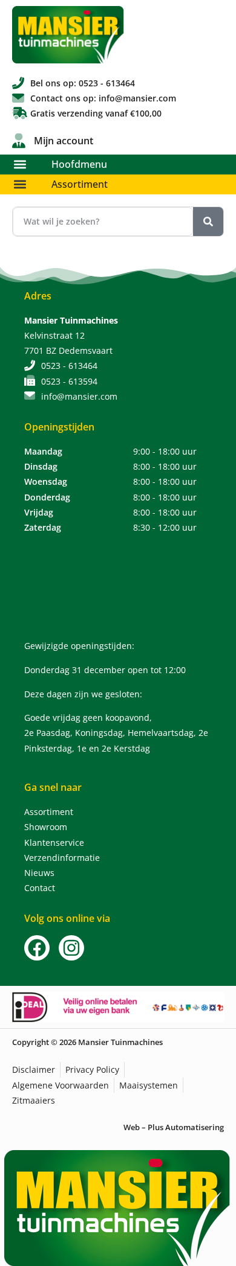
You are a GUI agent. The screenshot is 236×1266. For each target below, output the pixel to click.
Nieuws (39, 872)
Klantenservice (54, 842)
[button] (20, 164)
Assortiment (79, 184)
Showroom (45, 827)
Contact (39, 888)
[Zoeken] (208, 221)
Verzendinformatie (62, 857)
